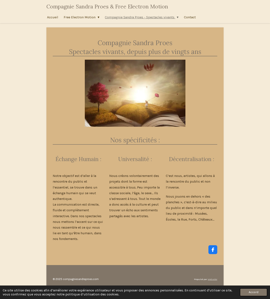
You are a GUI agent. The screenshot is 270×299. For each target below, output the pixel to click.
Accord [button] (253, 292)
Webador (212, 279)
